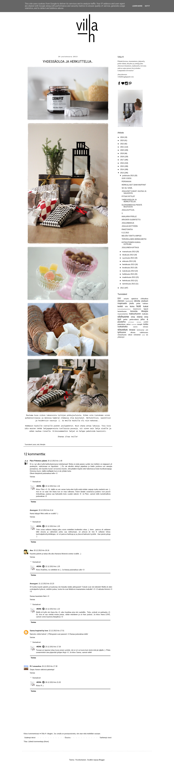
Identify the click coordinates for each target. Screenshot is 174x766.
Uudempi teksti (29, 738)
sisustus (123, 329)
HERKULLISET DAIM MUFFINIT (134, 185)
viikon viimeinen (134, 335)
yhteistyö (121, 337)
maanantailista (123, 314)
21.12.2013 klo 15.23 (46, 584)
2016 (122, 163)
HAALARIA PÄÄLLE (129, 216)
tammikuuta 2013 (129, 284)
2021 (122, 147)
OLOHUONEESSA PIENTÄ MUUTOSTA (132, 206)
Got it (147, 6)
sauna (135, 327)
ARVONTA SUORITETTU (131, 220)
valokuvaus (144, 332)
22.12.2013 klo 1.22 (52, 609)
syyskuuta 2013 (128, 258)
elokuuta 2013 (127, 261)
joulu (34, 444)
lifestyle (42, 444)
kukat (145, 306)
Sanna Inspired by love (39, 631)
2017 (122, 160)
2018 (122, 157)
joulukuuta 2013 (128, 175)
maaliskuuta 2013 (129, 277)
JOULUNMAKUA (128, 223)
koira (132, 306)
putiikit (146, 322)
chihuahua (144, 299)
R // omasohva (35, 666)
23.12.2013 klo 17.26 (53, 647)
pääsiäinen (121, 324)
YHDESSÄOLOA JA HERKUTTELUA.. (129, 201)
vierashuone (122, 335)
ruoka (145, 324)
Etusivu (67, 738)
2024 (122, 137)
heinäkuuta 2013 (128, 264)
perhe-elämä (134, 319)
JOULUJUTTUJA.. (128, 210)
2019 (122, 153)
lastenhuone (122, 311)
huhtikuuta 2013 (128, 274)
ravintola (133, 324)
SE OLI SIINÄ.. (127, 188)
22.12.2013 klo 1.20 (52, 526)
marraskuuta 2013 (129, 252)
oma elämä (136, 317)
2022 (122, 144)
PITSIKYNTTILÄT (128, 196)
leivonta (133, 311)
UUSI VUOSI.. (127, 178)
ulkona (132, 332)
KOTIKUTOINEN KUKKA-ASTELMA (131, 243)
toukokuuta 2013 (128, 271)
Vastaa (32, 477)
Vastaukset (36, 482)
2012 (122, 288)
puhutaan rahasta (134, 322)
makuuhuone (135, 314)
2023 (122, 140)
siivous (145, 327)
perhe (125, 319)
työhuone (122, 332)
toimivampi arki (142, 330)
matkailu (145, 314)
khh (126, 306)
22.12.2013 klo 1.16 (52, 486)
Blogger (101, 760)
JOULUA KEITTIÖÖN (130, 226)
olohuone (123, 316)
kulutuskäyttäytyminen (124, 309)
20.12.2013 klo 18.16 (41, 550)
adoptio (126, 298)
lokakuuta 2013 (128, 255)
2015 (122, 166)
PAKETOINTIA (127, 229)
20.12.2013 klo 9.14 (46, 510)
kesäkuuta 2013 (128, 268)
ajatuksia (134, 299)
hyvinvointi (129, 301)
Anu (31, 550)
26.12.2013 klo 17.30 (49, 666)
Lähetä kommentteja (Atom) (38, 741)
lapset (146, 309)
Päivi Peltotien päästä (38, 461)
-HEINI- (39, 486)
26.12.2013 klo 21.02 (53, 682)
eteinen (121, 301)
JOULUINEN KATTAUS (130, 247)
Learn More (137, 6)
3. (122, 213)
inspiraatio (122, 303)
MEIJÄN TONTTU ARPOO (131, 236)
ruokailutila (123, 327)
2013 (122, 173)
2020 (122, 150)
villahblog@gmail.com (126, 77)
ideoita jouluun (141, 301)
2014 (122, 169)
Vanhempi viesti (105, 738)
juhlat (138, 303)
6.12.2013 (125, 233)
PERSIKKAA (126, 181)
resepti (139, 324)
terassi (132, 330)
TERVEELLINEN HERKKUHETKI (134, 239)
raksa (128, 324)
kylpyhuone (137, 309)
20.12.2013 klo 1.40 (55, 461)
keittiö (120, 306)
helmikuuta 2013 (128, 281)
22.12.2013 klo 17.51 (56, 631)
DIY (119, 298)
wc (147, 335)
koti (38, 444)
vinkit (143, 335)
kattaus (145, 303)
